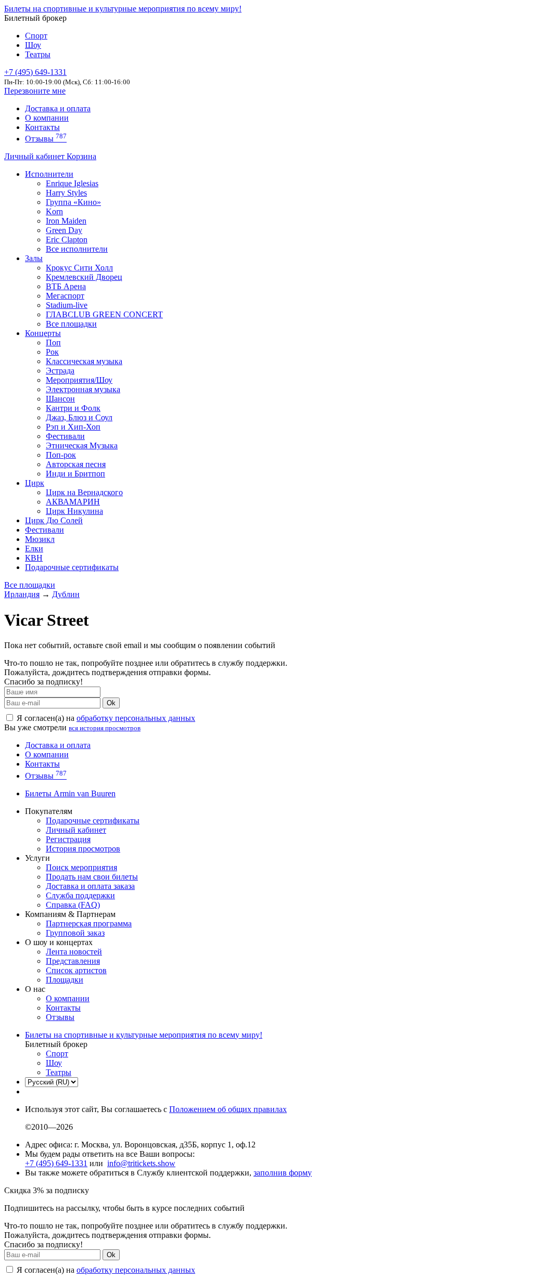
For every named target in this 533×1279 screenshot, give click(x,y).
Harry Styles (66, 192)
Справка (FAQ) (73, 904)
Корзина (81, 156)
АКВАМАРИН (73, 501)
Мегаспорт (65, 295)
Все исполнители (77, 248)
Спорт (36, 35)
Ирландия (22, 594)
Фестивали (65, 436)
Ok (111, 703)
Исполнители (49, 174)
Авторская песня (76, 464)
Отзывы (46, 138)
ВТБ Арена (66, 286)
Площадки (64, 979)
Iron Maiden (66, 220)
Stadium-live (66, 305)
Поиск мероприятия (81, 867)
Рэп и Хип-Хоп (73, 426)
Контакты (42, 127)
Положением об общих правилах (228, 1109)
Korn (54, 211)
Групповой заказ (75, 932)
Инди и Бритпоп (75, 473)
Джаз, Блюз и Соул (79, 417)
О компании (47, 117)
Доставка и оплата (58, 108)
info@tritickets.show (141, 1163)
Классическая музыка (84, 361)
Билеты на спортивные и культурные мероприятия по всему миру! (123, 8)
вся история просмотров (105, 728)
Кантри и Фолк (73, 408)
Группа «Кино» (73, 202)
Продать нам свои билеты (92, 876)
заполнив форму (282, 1172)
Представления (73, 961)
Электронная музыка (83, 389)
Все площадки (71, 323)
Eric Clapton (66, 239)
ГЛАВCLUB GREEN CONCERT (104, 314)
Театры (37, 54)
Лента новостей (74, 951)
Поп (53, 342)
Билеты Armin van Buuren (70, 793)
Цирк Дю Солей (54, 520)
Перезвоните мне (35, 90)
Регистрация (68, 839)
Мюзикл (40, 539)
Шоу (33, 45)
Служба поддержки (80, 895)
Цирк (34, 483)
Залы (34, 258)
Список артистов (76, 970)
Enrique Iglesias (72, 183)
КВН (34, 557)
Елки (34, 548)
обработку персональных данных (136, 718)
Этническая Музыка (82, 445)
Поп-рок (61, 454)
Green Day (64, 230)
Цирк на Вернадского (84, 492)
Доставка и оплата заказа (90, 886)
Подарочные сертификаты (72, 567)
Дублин (66, 594)
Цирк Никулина (74, 511)
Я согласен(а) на (105, 718)
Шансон (60, 398)
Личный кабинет (35, 156)
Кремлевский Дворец (84, 277)
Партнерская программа (89, 923)
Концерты (43, 333)
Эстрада (60, 370)
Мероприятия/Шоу (79, 380)
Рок (52, 351)
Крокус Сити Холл (79, 267)
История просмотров (83, 848)
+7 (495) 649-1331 (56, 1163)
